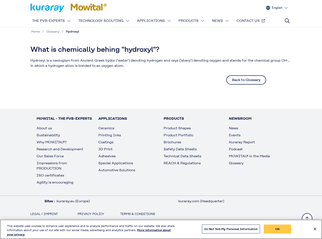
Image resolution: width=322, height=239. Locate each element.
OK (277, 228)
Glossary (236, 163)
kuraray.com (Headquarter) (201, 201)
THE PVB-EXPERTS (48, 21)
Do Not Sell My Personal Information (231, 228)
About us (44, 128)
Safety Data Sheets (180, 149)
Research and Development (60, 149)
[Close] (315, 229)
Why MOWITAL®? (52, 142)
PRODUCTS (188, 21)
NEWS (217, 21)
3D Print (105, 149)
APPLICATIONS (151, 21)
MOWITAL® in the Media (249, 156)
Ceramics (106, 128)
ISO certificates (50, 175)
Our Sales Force (50, 156)
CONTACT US (248, 21)
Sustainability (48, 135)
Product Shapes (177, 128)
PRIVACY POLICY (91, 214)
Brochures (172, 142)
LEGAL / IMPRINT (44, 214)
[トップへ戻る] (307, 218)
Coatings (105, 142)
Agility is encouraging (55, 182)
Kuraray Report (242, 142)
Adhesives (107, 156)
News (233, 128)
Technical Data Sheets (182, 156)
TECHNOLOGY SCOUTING (100, 21)
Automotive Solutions (116, 170)
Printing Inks (109, 135)
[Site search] (287, 20)
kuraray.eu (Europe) (73, 201)
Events (235, 135)
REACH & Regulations (182, 163)
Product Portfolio (178, 135)
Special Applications (115, 163)
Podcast (236, 149)
